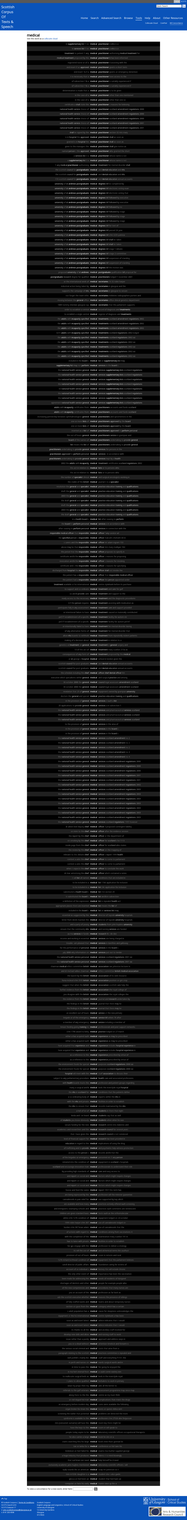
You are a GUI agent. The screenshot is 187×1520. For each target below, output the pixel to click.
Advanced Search (111, 18)
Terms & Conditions (26, 1502)
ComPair (163, 23)
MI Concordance (176, 23)
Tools (139, 18)
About (156, 18)
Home (84, 18)
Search (95, 18)
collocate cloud (50, 38)
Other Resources (173, 18)
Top (5, 1499)
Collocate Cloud (151, 23)
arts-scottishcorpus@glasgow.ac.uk (17, 1510)
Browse (128, 18)
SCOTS (183, 1)
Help (147, 18)
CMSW (176, 1)
